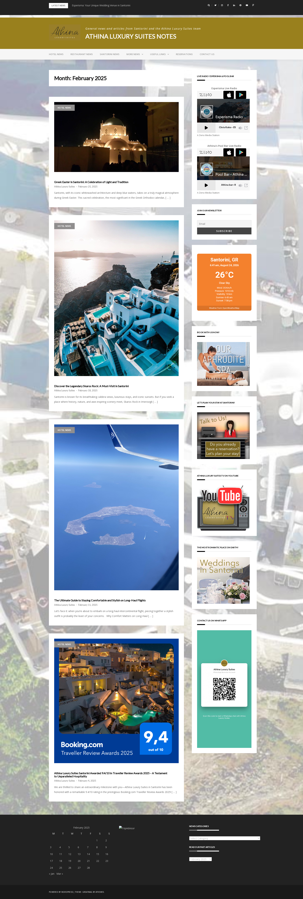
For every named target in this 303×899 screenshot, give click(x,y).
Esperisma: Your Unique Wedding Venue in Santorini (101, 5)
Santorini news (109, 54)
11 (60, 854)
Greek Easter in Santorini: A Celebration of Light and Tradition (91, 182)
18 (60, 861)
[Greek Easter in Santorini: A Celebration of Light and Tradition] (116, 137)
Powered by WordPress (61, 892)
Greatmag (87, 892)
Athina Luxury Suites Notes (130, 36)
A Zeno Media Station (208, 135)
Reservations (184, 54)
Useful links (158, 54)
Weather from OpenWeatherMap (224, 308)
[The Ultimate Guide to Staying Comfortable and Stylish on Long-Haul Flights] (116, 507)
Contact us (207, 54)
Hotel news (56, 54)
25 (60, 867)
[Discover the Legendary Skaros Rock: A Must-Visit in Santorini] (116, 298)
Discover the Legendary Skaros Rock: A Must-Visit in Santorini (91, 386)
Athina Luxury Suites (64, 186)
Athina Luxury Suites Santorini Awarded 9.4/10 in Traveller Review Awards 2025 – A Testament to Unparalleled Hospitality (110, 775)
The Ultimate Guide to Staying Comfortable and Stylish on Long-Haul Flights (100, 600)
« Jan (51, 873)
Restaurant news (81, 54)
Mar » (59, 873)
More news (133, 54)
